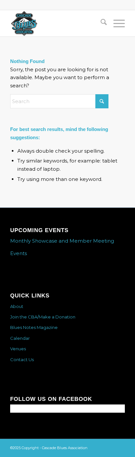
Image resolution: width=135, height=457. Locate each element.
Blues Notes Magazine (34, 327)
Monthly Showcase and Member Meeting (62, 241)
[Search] (100, 23)
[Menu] (116, 23)
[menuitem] (100, 23)
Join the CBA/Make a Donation (42, 316)
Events (18, 253)
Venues (18, 348)
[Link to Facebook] (120, 447)
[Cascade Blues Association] (56, 23)
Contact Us (22, 359)
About (16, 306)
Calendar (20, 338)
